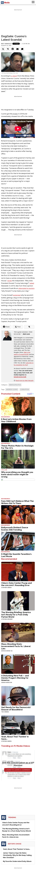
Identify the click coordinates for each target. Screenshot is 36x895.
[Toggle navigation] (33, 2)
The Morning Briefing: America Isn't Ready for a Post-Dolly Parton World (16, 614)
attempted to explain (26, 288)
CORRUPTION (24, 389)
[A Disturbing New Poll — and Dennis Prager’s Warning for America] (18, 664)
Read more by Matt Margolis (25, 380)
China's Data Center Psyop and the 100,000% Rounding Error (16, 584)
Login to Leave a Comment (18, 770)
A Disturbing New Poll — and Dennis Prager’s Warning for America (15, 677)
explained (17, 295)
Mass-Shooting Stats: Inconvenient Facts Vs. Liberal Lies (15, 646)
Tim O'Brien (5, 712)
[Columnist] (7, 335)
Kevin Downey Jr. (7, 651)
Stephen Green (6, 587)
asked (32, 283)
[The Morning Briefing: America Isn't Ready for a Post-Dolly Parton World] (18, 600)
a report (14, 76)
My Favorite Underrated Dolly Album (17, 861)
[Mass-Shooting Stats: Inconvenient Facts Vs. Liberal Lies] (18, 632)
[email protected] (20, 377)
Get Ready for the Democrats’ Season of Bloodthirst (16, 708)
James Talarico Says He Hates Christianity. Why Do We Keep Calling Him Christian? (17, 855)
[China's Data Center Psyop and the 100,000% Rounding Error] (18, 571)
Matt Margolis (6, 43)
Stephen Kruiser (6, 619)
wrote (9, 281)
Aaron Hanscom (6, 682)
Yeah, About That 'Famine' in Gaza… (15, 737)
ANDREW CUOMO (12, 389)
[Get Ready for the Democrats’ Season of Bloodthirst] (18, 695)
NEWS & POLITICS (15, 385)
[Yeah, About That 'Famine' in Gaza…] (18, 725)
